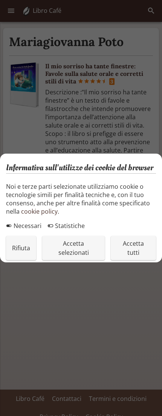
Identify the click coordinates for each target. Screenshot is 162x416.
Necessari (26, 226)
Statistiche (69, 226)
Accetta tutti (133, 248)
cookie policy (39, 211)
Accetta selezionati (73, 248)
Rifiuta (21, 248)
